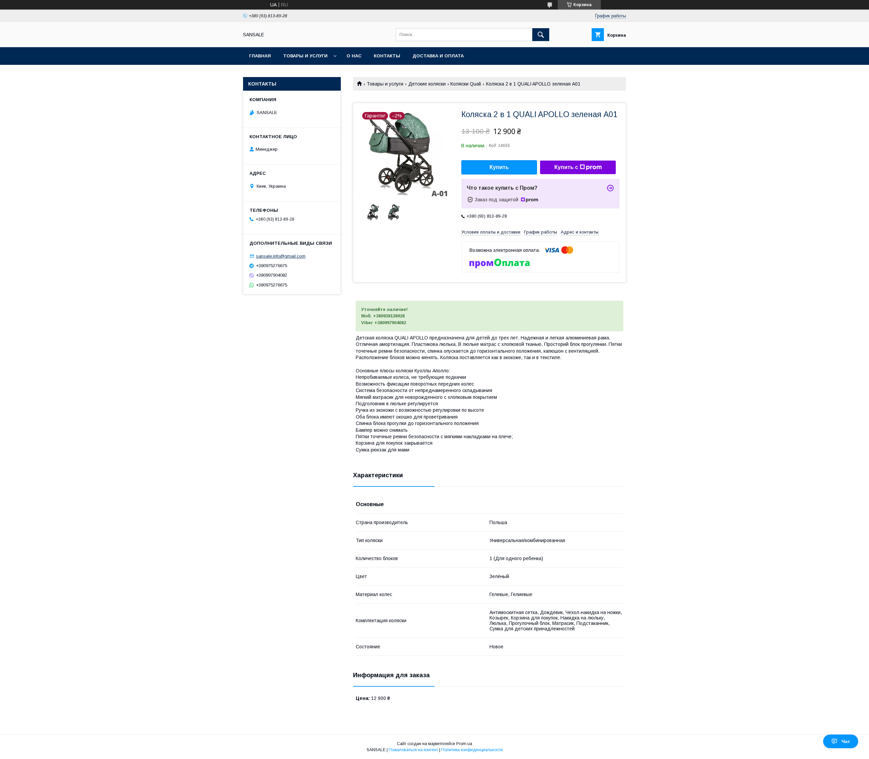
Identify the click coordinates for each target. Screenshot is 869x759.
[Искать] (540, 34)
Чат (846, 741)
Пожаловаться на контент (413, 749)
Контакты (387, 55)
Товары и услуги (305, 55)
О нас (354, 55)
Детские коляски (427, 84)
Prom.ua (464, 743)
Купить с (566, 167)
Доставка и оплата (438, 55)
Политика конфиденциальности (472, 749)
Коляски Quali (465, 84)
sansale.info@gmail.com (281, 256)
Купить (499, 167)
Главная (260, 55)
